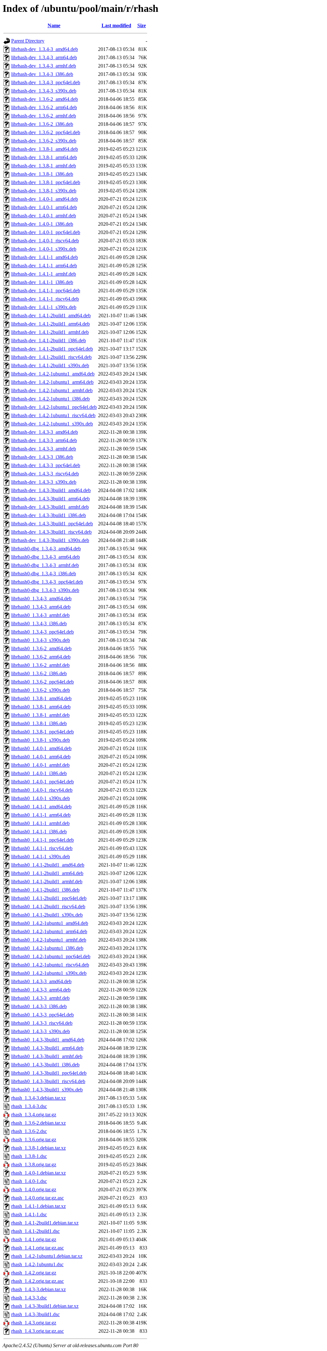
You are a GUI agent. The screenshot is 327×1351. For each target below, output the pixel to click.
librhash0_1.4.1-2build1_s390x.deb (47, 915)
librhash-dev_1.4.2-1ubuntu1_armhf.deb (52, 390)
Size (141, 25)
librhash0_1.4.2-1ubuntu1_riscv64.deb (50, 964)
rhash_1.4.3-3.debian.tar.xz (38, 1289)
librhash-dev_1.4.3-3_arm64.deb (44, 440)
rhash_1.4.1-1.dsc (29, 1214)
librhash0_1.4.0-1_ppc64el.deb (42, 781)
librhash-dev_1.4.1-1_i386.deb (42, 282)
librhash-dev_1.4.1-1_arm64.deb (44, 265)
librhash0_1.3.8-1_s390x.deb (40, 740)
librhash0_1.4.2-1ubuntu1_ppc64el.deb (50, 956)
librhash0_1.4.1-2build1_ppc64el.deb (49, 898)
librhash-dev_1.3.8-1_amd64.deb (44, 149)
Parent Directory (27, 41)
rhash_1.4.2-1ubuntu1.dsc (37, 1264)
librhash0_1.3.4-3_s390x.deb (40, 640)
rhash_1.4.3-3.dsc (29, 1297)
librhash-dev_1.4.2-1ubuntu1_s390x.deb (52, 423)
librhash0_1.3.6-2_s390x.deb (40, 690)
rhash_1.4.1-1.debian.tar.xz (38, 1206)
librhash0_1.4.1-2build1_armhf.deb (46, 881)
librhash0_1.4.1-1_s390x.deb (40, 856)
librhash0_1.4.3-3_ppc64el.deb (42, 1014)
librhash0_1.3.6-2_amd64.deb (41, 648)
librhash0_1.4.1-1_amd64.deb (41, 806)
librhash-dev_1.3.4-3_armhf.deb (43, 66)
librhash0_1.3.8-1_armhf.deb (40, 715)
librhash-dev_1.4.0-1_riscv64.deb (45, 240)
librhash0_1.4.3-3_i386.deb (39, 1006)
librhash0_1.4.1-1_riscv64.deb (41, 848)
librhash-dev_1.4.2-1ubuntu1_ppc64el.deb (54, 407)
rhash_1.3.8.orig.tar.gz (33, 1164)
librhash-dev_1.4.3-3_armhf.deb (43, 448)
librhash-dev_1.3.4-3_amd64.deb (44, 49)
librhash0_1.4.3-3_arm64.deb (41, 989)
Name (54, 25)
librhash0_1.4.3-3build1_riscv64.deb (48, 1081)
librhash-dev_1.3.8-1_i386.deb (42, 174)
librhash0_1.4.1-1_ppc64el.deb (42, 840)
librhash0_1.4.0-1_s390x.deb (40, 798)
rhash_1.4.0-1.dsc (29, 1181)
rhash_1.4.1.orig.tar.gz (33, 1239)
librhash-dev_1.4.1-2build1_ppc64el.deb (52, 349)
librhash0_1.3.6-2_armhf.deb (40, 665)
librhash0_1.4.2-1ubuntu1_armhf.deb (48, 939)
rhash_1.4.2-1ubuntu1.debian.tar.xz (46, 1256)
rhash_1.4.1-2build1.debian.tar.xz (45, 1223)
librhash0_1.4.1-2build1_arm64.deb (47, 873)
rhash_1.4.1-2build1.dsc (35, 1231)
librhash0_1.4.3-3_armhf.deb (40, 998)
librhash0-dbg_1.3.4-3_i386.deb (43, 573)
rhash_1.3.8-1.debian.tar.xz (38, 1148)
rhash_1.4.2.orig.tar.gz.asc (37, 1281)
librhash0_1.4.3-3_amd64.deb (41, 981)
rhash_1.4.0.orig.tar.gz (33, 1189)
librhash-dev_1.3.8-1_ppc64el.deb (45, 182)
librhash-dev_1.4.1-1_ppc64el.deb (45, 290)
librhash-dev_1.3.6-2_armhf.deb (43, 115)
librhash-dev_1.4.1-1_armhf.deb (43, 274)
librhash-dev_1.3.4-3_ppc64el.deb (45, 82)
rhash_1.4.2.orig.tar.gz (33, 1272)
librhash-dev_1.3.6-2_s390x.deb (43, 140)
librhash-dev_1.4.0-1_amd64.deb (44, 199)
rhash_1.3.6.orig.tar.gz (33, 1139)
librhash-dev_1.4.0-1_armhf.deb (43, 215)
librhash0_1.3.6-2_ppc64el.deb (42, 681)
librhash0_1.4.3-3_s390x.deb (40, 1031)
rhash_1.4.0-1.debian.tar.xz (38, 1173)
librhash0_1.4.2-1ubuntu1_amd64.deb (49, 923)
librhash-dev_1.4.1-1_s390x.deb (43, 307)
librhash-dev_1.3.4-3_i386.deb (42, 74)
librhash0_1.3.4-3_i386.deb (39, 623)
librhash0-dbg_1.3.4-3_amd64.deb (46, 548)
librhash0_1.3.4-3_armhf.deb (40, 615)
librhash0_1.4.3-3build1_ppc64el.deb (49, 1073)
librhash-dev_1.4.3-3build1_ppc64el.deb (52, 523)
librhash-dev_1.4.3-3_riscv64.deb (45, 473)
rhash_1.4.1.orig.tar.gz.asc (37, 1247)
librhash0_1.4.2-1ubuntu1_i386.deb (47, 948)
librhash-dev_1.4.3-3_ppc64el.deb (45, 465)
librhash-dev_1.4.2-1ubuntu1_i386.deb (50, 398)
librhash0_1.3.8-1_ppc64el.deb (42, 731)
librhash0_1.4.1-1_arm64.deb (41, 815)
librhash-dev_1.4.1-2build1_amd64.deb (51, 315)
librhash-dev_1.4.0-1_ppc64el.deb (45, 232)
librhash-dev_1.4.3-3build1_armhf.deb (50, 507)
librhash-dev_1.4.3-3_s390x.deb (43, 482)
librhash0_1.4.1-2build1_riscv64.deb (48, 906)
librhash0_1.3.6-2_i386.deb (39, 673)
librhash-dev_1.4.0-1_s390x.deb (43, 249)
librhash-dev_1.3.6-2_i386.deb (42, 124)
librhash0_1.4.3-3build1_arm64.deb (47, 1048)
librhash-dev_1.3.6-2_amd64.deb (44, 99)
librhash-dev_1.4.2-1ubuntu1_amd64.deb (53, 373)
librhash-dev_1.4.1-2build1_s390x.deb (50, 365)
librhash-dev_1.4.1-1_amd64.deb (44, 257)
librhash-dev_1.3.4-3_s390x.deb (43, 90)
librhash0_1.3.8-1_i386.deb (39, 723)
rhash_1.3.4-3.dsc (29, 1106)
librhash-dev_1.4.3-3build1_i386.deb (48, 515)
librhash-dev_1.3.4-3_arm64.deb (44, 57)
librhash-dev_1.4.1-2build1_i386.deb (48, 340)
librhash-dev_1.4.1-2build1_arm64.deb (50, 324)
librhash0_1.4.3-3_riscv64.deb (41, 1023)
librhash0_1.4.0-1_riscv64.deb (41, 790)
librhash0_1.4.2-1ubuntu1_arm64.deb (49, 931)
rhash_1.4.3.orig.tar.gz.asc (37, 1331)
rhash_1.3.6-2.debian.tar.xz (38, 1123)
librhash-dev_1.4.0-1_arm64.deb (44, 207)
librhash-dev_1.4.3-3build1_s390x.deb (50, 540)
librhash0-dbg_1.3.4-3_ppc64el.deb (47, 582)
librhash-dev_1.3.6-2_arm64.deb (44, 107)
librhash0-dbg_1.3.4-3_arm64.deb (45, 557)
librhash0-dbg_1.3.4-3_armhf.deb (45, 565)
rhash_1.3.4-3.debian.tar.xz (38, 1098)
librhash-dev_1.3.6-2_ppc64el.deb (45, 132)
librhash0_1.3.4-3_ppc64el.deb (42, 632)
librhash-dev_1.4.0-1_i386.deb (42, 224)
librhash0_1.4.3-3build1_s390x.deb (47, 1089)
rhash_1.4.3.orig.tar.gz (33, 1322)
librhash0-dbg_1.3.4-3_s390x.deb (45, 590)
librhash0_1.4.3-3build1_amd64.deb (47, 1039)
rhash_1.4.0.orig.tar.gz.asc (37, 1198)
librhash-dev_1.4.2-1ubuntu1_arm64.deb (52, 382)
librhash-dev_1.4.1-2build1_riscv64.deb (51, 357)
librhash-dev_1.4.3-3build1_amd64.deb (51, 490)
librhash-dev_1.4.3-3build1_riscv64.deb (51, 532)
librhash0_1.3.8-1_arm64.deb (41, 706)
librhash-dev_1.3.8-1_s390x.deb (43, 190)
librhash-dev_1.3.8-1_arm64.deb (44, 157)
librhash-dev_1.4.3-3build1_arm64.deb (50, 498)
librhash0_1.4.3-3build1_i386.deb (45, 1064)
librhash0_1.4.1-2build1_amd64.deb (47, 865)
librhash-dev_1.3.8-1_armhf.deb (43, 165)
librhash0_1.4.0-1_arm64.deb (41, 756)
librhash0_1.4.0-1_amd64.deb (41, 748)
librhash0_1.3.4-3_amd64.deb (41, 598)
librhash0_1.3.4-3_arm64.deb (41, 607)
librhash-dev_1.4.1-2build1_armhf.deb (50, 332)
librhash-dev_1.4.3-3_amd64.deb (44, 432)
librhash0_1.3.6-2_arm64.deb (41, 656)
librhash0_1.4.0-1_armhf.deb (40, 765)
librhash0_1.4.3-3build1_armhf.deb (46, 1056)
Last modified (116, 25)
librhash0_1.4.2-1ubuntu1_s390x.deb (49, 973)
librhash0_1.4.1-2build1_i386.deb (45, 890)
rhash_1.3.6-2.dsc (29, 1131)
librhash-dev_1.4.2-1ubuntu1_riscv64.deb (53, 415)
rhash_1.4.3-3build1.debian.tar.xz (45, 1306)
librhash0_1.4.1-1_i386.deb (39, 831)
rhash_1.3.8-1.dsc (29, 1156)
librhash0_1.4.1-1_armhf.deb (40, 823)
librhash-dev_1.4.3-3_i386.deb (42, 457)
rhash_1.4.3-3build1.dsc (35, 1314)
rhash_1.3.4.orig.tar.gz (33, 1114)
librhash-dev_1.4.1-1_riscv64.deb (45, 299)
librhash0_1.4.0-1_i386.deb (39, 773)
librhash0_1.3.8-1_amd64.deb (41, 698)
